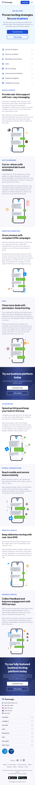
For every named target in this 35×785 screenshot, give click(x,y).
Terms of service (22, 764)
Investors (20, 767)
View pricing (17, 37)
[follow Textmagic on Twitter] (20, 760)
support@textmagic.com (10, 703)
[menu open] (32, 2)
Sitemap (9, 767)
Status (14, 767)
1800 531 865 (8, 710)
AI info (26, 767)
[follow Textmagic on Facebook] (17, 760)
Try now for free (17, 32)
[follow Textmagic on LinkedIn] (24, 760)
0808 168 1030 (8, 708)
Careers (5, 764)
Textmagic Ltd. (13, 781)
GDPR (29, 764)
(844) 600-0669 (8, 705)
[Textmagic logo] (7, 2)
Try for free (25, 2)
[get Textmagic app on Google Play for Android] (22, 777)
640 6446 (7, 713)
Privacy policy (12, 764)
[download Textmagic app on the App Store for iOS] (12, 777)
